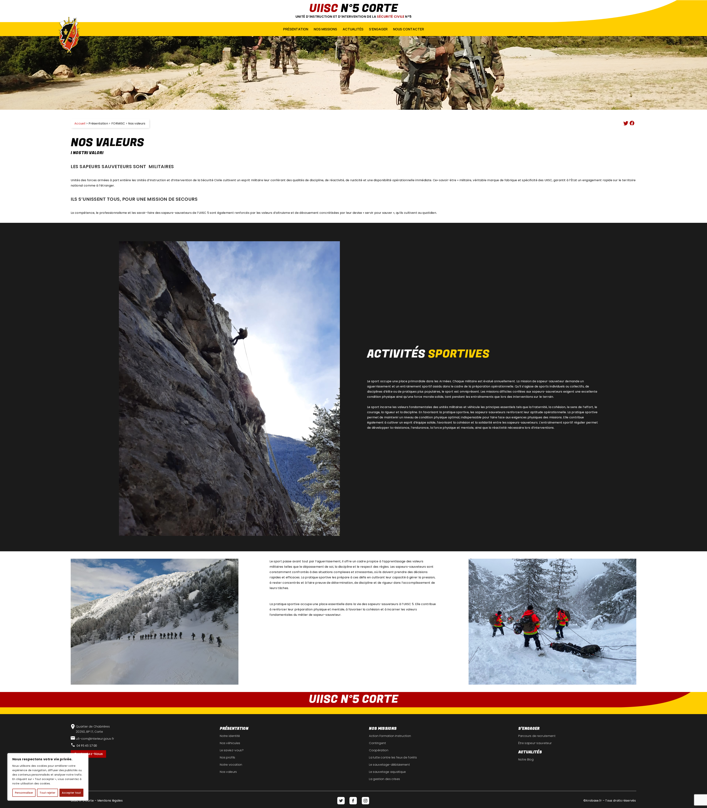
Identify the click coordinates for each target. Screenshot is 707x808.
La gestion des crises (384, 779)
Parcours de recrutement (536, 736)
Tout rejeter (47, 793)
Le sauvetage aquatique (387, 772)
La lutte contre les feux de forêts (393, 757)
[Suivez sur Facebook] (353, 800)
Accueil (79, 123)
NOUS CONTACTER (408, 29)
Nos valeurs (228, 772)
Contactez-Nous (88, 753)
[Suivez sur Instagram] (365, 800)
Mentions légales (110, 800)
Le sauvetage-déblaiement (389, 765)
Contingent (377, 743)
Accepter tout (71, 793)
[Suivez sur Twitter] (341, 800)
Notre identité (230, 736)
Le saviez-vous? (232, 750)
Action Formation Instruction (390, 736)
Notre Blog (526, 759)
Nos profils (227, 757)
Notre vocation (231, 765)
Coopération (378, 750)
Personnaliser (24, 793)
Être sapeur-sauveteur (535, 743)
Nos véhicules (230, 743)
